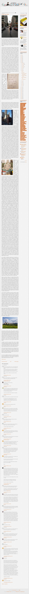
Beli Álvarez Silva (6, 439)
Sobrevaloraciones (24, 130)
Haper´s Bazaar (21, 136)
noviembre (23, 64)
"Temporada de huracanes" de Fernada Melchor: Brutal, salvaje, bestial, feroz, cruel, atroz (24, 146)
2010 (21, 96)
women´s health (24, 140)
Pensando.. (21, 104)
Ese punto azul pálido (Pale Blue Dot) (23, 154)
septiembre (23, 66)
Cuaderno (21, 128)
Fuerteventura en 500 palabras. (23, 135)
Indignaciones (23, 106)
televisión (21, 140)
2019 (21, 62)
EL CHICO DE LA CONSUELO (23, 158)
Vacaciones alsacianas (22, 132)
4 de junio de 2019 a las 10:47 (7, 394)
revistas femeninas (22, 139)
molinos (5, 510)
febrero (22, 84)
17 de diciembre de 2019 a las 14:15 (8, 578)
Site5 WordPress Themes (8, 591)
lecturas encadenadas (22, 133)
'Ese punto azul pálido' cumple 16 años (23, 155)
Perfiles (21, 106)
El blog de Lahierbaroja (23, 148)
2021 (21, 59)
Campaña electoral (22, 120)
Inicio (10, 361)
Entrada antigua (16, 361)
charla (21, 138)
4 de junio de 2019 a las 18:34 (7, 445)
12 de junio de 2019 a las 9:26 (7, 522)
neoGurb (5, 386)
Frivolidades (21, 105)
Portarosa (5, 454)
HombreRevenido (6, 484)
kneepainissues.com (22, 591)
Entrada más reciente (4, 361)
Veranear (22, 71)
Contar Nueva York (5, 14)
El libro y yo (24, 104)
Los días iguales (24, 123)
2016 (21, 89)
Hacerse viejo (22, 72)
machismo (21, 134)
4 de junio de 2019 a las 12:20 (7, 412)
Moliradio (21, 131)
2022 (21, 58)
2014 (21, 91)
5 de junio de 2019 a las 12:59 (7, 483)
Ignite (24, 136)
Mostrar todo (26, 160)
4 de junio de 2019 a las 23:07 (7, 465)
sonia (4, 402)
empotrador (23, 138)
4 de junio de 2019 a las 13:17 (7, 428)
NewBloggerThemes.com (18, 591)
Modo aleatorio (21, 107)
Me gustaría (21, 121)
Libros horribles (21, 129)
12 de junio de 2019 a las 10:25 (7, 526)
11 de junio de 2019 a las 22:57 (7, 509)
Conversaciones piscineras (22, 126)
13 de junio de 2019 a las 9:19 (7, 531)
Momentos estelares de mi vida (23, 103)
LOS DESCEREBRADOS (25, 38)
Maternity (24, 105)
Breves (23, 134)
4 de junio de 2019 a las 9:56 (7, 380)
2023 (21, 57)
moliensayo (21, 123)
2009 (21, 97)
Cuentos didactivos (24, 128)
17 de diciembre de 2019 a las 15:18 (8, 582)
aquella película (9, 490)
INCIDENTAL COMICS (23, 151)
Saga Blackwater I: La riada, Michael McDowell (23, 149)
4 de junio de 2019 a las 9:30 (7, 375)
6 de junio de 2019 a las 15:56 (7, 503)
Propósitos (24, 127)
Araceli (4, 579)
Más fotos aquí (4, 359)
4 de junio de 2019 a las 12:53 (7, 421)
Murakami (21, 137)
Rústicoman (21, 127)
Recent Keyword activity (22, 122)
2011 (21, 95)
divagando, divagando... (23, 144)
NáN (4, 466)
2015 (21, 90)
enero (22, 85)
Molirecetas (21, 130)
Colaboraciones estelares (22, 125)
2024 (21, 56)
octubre (22, 65)
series (24, 139)
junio (22, 70)
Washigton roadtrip (24, 137)
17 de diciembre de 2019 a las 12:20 (8, 556)
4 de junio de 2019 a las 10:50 (7, 401)
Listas (24, 129)
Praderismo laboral (22, 124)
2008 (21, 98)
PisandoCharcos (24, 121)
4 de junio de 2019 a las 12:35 (7, 416)
